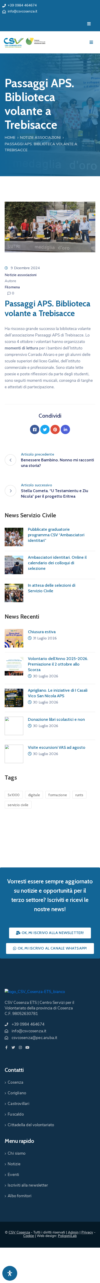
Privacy (87, 1232)
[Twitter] (45, 429)
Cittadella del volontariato (31, 1125)
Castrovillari (18, 1103)
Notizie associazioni (40, 137)
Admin (73, 1232)
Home (10, 137)
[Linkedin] (65, 429)
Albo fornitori (19, 1196)
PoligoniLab (67, 1236)
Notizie (14, 1164)
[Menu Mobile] (89, 24)
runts (79, 795)
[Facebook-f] (6, 1047)
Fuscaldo (16, 1114)
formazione (57, 795)
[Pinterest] (55, 429)
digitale (34, 795)
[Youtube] (27, 1047)
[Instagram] (20, 1047)
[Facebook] (34, 429)
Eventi (13, 1174)
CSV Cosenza (19, 1232)
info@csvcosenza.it (22, 11)
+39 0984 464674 (22, 5)
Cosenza (15, 1082)
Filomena (12, 287)
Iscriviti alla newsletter (28, 1185)
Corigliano (17, 1093)
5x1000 (14, 795)
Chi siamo (16, 1153)
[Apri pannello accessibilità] (9, 1273)
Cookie (28, 1236)
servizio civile (18, 805)
